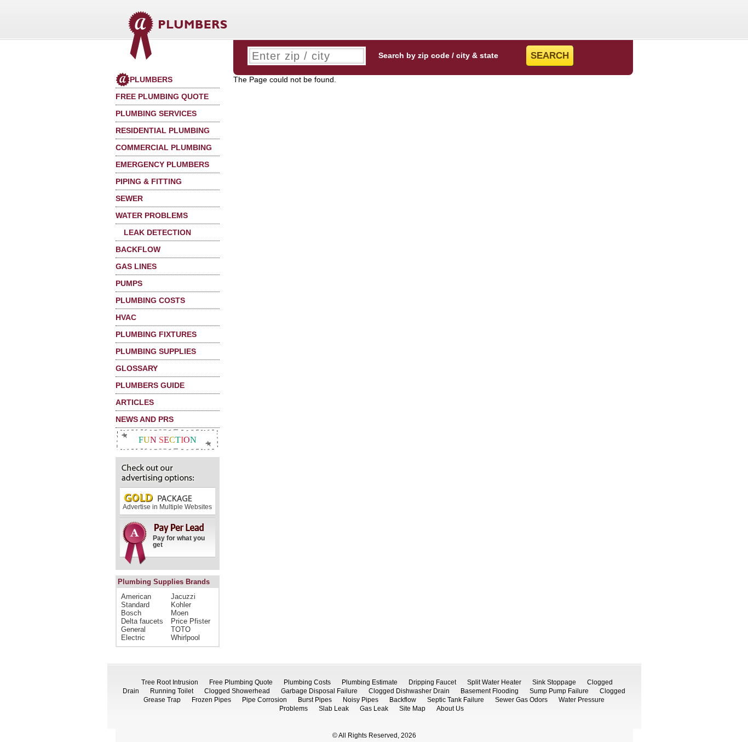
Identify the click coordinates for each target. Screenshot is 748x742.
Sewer (129, 198)
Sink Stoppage (554, 682)
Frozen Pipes (211, 700)
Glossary (137, 368)
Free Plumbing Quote (162, 96)
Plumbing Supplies (156, 351)
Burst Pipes (315, 700)
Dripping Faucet (432, 682)
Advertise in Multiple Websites (167, 507)
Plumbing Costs (150, 300)
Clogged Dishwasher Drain (409, 691)
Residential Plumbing (163, 130)
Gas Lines (136, 266)
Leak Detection (157, 232)
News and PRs (145, 419)
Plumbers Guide (150, 385)
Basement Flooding (490, 691)
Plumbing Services (156, 113)
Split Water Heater (494, 682)
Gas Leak (374, 708)
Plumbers (151, 79)
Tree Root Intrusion (169, 682)
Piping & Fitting (149, 181)
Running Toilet (171, 691)
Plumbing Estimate (370, 682)
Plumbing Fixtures (156, 334)
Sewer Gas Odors (521, 700)
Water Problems (152, 215)
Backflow (138, 249)
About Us (450, 708)
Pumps (129, 283)
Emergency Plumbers (162, 164)
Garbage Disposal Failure (319, 691)
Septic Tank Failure (455, 700)
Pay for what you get (179, 541)
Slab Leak (334, 708)
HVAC (126, 317)
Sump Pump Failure (559, 691)
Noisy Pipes (360, 700)
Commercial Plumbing (164, 147)
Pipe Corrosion (264, 700)
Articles (135, 402)
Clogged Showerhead (237, 691)
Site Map (412, 708)
